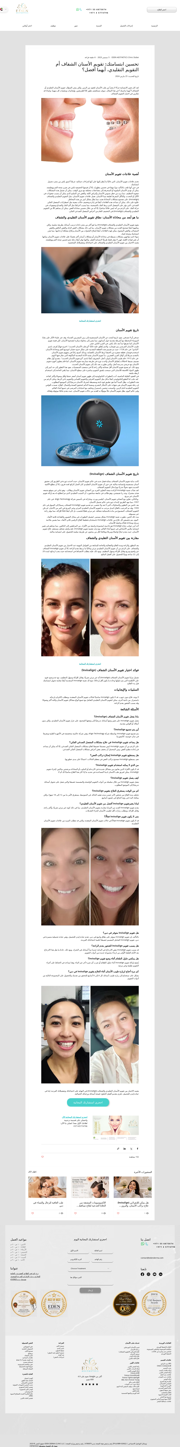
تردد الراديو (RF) (166, 1363)
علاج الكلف (135, 1391)
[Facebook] (142, 1274)
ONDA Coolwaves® (164, 1366)
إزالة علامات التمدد (165, 1370)
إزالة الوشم (167, 1379)
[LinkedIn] (160, 1274)
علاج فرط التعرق (165, 1381)
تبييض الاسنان (134, 1354)
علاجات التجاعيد (27, 1358)
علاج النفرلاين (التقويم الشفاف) (129, 1352)
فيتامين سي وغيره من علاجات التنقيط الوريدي (161, 1352)
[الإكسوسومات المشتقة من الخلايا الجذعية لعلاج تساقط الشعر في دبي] (90, 1187)
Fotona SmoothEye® (131, 1375)
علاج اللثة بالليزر (134, 1358)
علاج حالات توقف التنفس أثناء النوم (128, 1386)
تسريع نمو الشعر (165, 1397)
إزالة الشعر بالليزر (165, 1372)
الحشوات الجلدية (27, 1349)
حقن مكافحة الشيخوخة (25, 1364)
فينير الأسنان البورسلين (131, 1347)
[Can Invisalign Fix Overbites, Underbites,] (133, 1187)
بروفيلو (30, 1353)
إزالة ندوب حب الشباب (132, 1384)
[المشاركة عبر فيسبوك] (137, 1148)
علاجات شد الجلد (165, 1375)
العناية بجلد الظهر (27, 1380)
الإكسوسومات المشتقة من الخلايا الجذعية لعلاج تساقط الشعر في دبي (92, 1204)
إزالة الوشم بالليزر (133, 1371)
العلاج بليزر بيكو (134, 1382)
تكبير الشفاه (29, 1355)
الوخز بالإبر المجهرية (26, 1389)
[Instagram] (148, 1274)
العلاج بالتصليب (166, 1392)
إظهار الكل (32, 1171)
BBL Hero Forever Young (130, 1380)
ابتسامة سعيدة (28, 1362)
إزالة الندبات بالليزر (133, 1369)
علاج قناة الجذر (134, 1356)
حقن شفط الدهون (165, 1390)
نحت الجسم (167, 1368)
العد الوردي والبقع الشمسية (130, 1393)
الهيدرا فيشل (28, 1378)
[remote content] (90, 1102)
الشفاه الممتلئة (28, 1369)
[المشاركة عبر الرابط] (118, 1148)
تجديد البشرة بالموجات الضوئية (23, 1385)
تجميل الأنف (60, 1346)
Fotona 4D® (135, 1373)
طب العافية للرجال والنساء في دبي (48, 1204)
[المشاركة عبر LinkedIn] (124, 1148)
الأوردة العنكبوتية (165, 1386)
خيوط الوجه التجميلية (26, 1366)
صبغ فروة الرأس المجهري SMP (160, 1399)
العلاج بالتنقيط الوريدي (164, 1347)
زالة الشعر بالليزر (133, 1366)
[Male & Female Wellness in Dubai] (47, 1187)
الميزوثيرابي (29, 1391)
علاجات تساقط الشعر (164, 1401)
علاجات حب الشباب (164, 1377)
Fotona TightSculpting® (130, 1377)
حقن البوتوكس (28, 1346)
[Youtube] (154, 1274)
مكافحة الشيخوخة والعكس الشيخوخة (159, 1349)
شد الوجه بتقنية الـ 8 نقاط (24, 1360)
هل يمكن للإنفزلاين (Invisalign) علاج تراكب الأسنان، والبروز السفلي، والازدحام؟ (133, 1204)
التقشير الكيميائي (27, 1383)
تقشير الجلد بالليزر (26, 1398)
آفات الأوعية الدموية (164, 1394)
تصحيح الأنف (29, 1351)
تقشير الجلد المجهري (26, 1387)
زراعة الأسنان (134, 1349)
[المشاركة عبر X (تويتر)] (131, 1148)
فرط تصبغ (136, 1389)
